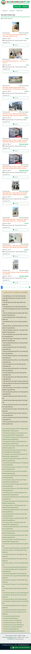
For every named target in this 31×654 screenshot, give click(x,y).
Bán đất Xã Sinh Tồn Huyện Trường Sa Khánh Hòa (15, 381)
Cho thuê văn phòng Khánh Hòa (11, 629)
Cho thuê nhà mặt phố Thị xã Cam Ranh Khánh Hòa (15, 592)
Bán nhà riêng (24, 59)
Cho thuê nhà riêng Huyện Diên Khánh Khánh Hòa (15, 567)
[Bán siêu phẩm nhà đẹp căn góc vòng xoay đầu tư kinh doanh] (15, 265)
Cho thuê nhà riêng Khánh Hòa (10, 618)
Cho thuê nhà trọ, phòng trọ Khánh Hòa (12, 626)
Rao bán (12, 10)
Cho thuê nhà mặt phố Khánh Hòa (11, 616)
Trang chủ (5, 10)
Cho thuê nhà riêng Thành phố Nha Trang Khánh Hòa (16, 548)
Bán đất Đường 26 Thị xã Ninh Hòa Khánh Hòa (14, 306)
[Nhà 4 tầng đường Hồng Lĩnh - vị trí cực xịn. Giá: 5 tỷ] (15, 53)
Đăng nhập (17, 6)
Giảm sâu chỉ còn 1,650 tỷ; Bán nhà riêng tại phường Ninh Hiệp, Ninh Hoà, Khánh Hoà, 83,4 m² (15, 115)
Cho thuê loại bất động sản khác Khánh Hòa (14, 631)
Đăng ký (25, 6)
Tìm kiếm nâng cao (7, 18)
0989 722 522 (21, 637)
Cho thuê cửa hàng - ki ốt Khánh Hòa (12, 620)
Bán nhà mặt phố (23, 32)
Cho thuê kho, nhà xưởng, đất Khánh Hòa (13, 624)
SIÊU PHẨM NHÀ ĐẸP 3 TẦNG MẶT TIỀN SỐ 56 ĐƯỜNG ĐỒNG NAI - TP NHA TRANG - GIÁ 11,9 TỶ (15, 221)
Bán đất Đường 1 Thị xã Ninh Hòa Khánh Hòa (14, 296)
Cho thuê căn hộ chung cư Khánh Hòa (12, 622)
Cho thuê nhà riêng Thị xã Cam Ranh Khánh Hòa (15, 599)
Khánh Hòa (19, 10)
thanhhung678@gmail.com (9, 637)
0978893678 (10, 639)
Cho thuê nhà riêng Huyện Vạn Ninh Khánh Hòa (14, 609)
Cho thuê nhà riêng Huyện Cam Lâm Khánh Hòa (14, 573)
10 (26, 287)
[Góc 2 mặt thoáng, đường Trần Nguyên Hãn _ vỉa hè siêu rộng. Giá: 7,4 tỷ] (15, 27)
